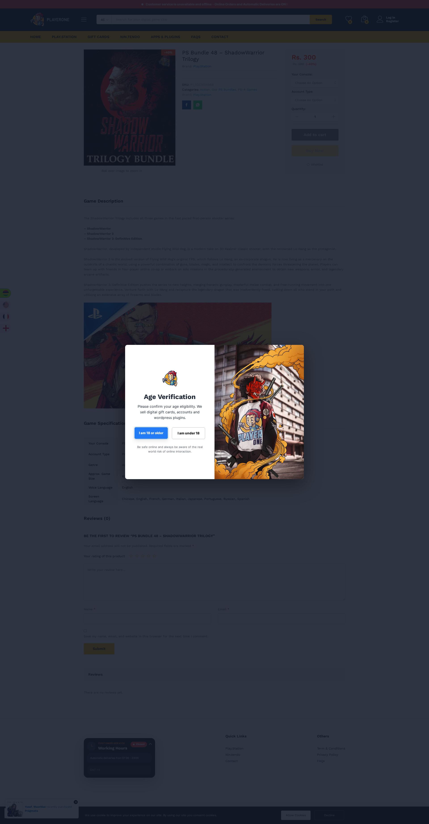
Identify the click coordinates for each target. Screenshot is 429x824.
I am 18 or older (151, 433)
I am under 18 (189, 433)
